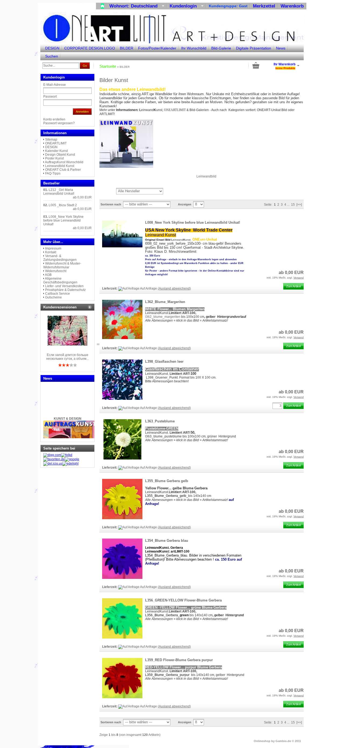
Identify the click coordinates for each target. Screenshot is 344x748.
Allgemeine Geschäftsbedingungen (60, 280)
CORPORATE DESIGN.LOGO (89, 48)
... (288, 204)
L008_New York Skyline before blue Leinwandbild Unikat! (192, 222)
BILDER (126, 48)
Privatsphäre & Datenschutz (65, 290)
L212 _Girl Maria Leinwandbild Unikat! (58, 191)
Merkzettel (264, 6)
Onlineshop (262, 741)
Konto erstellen (54, 119)
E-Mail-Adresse (54, 85)
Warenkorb (292, 6)
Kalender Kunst (56, 151)
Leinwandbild (206, 176)
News (280, 48)
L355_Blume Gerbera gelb (166, 481)
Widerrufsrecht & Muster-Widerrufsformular (62, 265)
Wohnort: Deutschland (136, 6)
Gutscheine (53, 297)
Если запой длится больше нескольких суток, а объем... (67, 357)
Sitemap (51, 139)
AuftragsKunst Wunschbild (64, 162)
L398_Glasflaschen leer (164, 361)
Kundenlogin (186, 6)
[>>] (299, 204)
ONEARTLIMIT (56, 143)
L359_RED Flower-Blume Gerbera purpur (179, 660)
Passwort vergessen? (59, 123)
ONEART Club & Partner (63, 170)
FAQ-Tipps (52, 173)
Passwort (50, 96)
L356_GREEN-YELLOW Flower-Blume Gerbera (183, 600)
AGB (48, 275)
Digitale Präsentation (253, 48)
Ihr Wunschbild (193, 48)
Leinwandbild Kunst (59, 166)
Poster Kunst (54, 158)
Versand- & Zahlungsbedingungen (60, 258)
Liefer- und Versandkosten (64, 286)
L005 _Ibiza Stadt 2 (63, 205)
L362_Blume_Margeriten (165, 302)
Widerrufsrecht (55, 271)
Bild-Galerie (221, 48)
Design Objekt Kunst (60, 154)
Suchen (51, 56)
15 (293, 204)
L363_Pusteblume (160, 421)
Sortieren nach (111, 204)
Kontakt (50, 252)
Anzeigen (184, 204)
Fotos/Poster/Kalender (157, 48)
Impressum (53, 248)
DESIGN (52, 48)
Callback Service (57, 293)
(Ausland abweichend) (174, 288)
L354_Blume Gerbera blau (166, 541)
